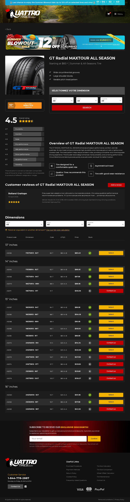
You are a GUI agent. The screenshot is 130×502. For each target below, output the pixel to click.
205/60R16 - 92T (32, 395)
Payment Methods (73, 470)
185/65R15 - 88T (32, 314)
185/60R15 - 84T (32, 307)
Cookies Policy (71, 477)
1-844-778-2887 (18, 478)
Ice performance (21, 159)
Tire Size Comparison (104, 470)
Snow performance (22, 154)
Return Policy (71, 473)
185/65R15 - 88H (32, 321)
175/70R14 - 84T (32, 277)
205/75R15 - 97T (32, 364)
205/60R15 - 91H (32, 343)
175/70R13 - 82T (32, 253)
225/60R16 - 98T (32, 409)
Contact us (111, 291)
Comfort (18, 134)
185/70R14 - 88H (32, 284)
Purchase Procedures (74, 466)
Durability (19, 129)
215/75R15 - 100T (32, 378)
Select (111, 253)
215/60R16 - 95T (32, 402)
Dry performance (21, 144)
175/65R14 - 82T (32, 269)
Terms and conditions (105, 499)
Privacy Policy (119, 499)
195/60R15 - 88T (32, 329)
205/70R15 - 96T (32, 357)
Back (8, 29)
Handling (18, 164)
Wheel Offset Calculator (105, 473)
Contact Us (15, 486)
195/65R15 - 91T (32, 336)
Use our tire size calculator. (58, 230)
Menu (120, 14)
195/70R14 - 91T (32, 291)
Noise (17, 139)
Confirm (94, 439)
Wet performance (21, 149)
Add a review (116, 185)
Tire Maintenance (103, 477)
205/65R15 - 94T (32, 350)
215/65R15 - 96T (32, 371)
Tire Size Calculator (104, 466)
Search (87, 107)
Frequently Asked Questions (76, 480)
